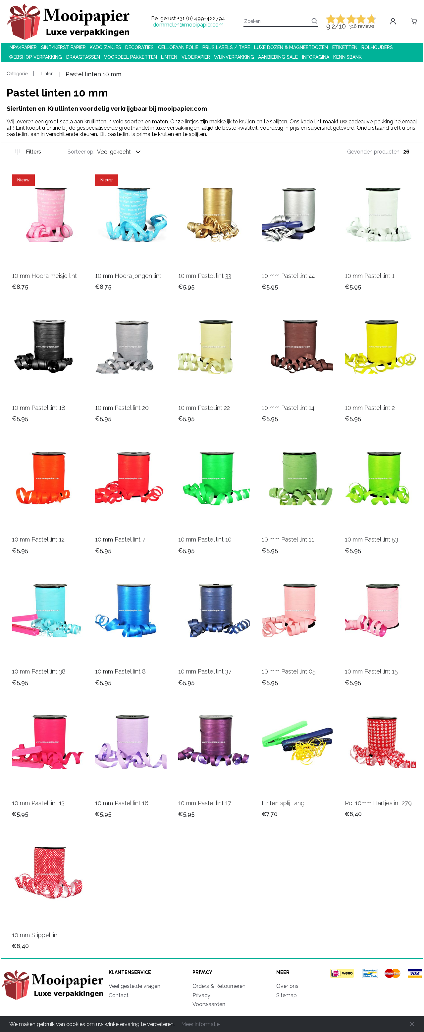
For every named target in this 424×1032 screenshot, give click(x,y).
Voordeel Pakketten (130, 57)
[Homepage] (53, 1001)
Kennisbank (347, 57)
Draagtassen (83, 57)
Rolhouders (377, 47)
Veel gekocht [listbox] (114, 151)
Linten (169, 57)
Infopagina (315, 57)
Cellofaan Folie (178, 47)
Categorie (17, 73)
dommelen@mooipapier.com (188, 25)
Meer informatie (200, 1024)
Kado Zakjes (105, 47)
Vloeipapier (196, 57)
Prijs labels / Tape (226, 47)
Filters (33, 152)
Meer (283, 972)
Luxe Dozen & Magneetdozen (291, 47)
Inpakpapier (23, 47)
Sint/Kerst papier (63, 47)
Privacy (202, 972)
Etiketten (344, 47)
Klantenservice (130, 972)
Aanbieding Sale (278, 57)
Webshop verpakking (35, 57)
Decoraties (139, 47)
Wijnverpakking (234, 57)
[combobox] (125, 152)
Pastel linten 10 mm (93, 74)
